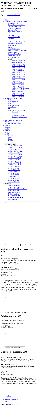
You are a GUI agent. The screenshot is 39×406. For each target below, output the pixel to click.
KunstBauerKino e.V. (13, 15)
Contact (7, 401)
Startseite (8, 183)
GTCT (7, 398)
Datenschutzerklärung (11, 399)
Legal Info (8, 396)
